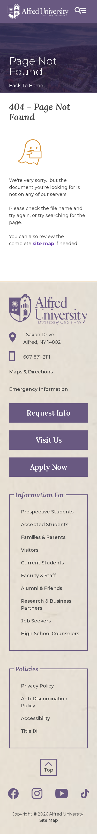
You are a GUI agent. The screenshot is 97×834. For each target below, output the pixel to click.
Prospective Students (47, 512)
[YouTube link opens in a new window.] (61, 793)
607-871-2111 (36, 357)
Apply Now (49, 467)
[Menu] (80, 11)
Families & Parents (43, 537)
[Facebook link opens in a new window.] (13, 793)
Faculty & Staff (38, 575)
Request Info (48, 413)
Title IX (29, 731)
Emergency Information (38, 389)
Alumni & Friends (41, 588)
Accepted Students (44, 524)
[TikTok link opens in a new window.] (85, 793)
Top (48, 770)
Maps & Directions (31, 372)
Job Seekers (36, 621)
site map (43, 243)
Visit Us (48, 440)
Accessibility (35, 718)
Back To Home (26, 85)
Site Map (48, 820)
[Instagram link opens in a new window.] (37, 793)
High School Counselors (50, 633)
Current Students (42, 563)
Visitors (29, 550)
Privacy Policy (37, 686)
